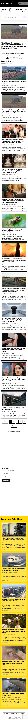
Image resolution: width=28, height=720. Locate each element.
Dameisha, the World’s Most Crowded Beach (14, 82)
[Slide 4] (17, 58)
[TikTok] (27, 3)
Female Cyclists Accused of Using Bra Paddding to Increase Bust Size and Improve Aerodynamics (14, 290)
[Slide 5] (20, 58)
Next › (14, 426)
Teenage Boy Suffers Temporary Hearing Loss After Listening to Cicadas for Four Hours (12, 230)
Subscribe (6, 480)
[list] (14, 10)
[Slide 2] (10, 58)
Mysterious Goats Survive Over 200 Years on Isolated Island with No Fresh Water (14, 631)
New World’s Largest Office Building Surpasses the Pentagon (13, 600)
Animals (5, 10)
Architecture (17, 10)
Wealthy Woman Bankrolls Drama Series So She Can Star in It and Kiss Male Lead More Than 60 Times (13, 141)
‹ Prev (5, 422)
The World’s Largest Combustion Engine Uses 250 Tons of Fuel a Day (13, 539)
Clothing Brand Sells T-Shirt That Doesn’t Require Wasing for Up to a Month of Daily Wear (13, 320)
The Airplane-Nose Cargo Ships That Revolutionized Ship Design (13, 569)
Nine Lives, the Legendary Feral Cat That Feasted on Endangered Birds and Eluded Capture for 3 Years (13, 45)
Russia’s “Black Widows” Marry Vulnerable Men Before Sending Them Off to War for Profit (14, 260)
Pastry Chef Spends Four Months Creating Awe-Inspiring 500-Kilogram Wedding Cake (12, 171)
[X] (24, 3)
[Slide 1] (7, 58)
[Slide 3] (14, 58)
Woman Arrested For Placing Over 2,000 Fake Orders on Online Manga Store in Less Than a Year (13, 200)
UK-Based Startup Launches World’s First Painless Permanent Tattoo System (13, 349)
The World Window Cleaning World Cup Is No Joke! (13, 408)
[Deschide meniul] (15, 3)
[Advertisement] (14, 449)
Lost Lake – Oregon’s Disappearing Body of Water (13, 694)
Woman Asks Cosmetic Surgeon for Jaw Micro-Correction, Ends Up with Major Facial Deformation (13, 379)
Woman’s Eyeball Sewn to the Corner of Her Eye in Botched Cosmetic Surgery (13, 663)
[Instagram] (22, 3)
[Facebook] (20, 3)
